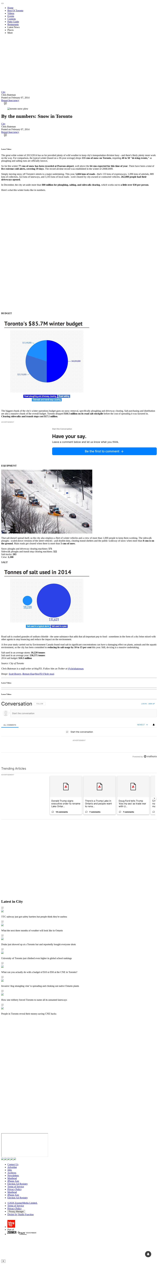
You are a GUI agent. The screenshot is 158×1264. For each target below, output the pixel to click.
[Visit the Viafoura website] (150, 756)
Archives (11, 1172)
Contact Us (12, 1164)
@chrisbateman (75, 668)
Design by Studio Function (20, 1214)
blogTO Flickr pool (44, 674)
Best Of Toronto (15, 10)
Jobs (9, 1170)
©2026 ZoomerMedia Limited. (22, 1203)
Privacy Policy (14, 1189)
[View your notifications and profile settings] (154, 725)
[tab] (10, 724)
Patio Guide (13, 21)
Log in (144, 704)
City (3, 92)
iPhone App (13, 1181)
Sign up (151, 704)
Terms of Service (15, 1186)
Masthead (12, 1178)
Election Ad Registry (17, 1183)
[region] (79, 730)
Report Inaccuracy (10, 100)
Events (10, 16)
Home (10, 7)
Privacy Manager (16, 1211)
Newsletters (13, 1175)
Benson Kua (28, 674)
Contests (11, 19)
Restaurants (13, 24)
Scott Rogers (15, 674)
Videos (10, 13)
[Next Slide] (154, 798)
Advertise (12, 1167)
